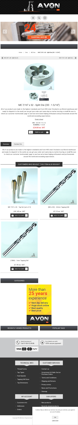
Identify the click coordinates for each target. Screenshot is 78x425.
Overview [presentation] (6, 144)
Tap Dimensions (22, 383)
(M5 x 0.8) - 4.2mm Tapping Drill (58, 207)
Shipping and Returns (49, 381)
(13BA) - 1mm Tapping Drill (19, 260)
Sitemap (44, 391)
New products (46, 403)
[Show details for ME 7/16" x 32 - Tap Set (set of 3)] (19, 186)
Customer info (22, 403)
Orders (19, 409)
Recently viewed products (50, 406)
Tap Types (20, 372)
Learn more (55, 420)
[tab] (6, 144)
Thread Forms (22, 369)
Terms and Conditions (49, 378)
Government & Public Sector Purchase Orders (51, 373)
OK (55, 417)
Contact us (45, 369)
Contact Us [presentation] (18, 144)
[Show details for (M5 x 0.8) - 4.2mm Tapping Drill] (58, 186)
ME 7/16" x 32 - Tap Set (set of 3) (19, 207)
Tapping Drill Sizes (23, 379)
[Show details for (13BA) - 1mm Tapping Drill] (19, 240)
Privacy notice (46, 384)
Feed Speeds (21, 376)
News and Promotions (49, 388)
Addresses (20, 406)
